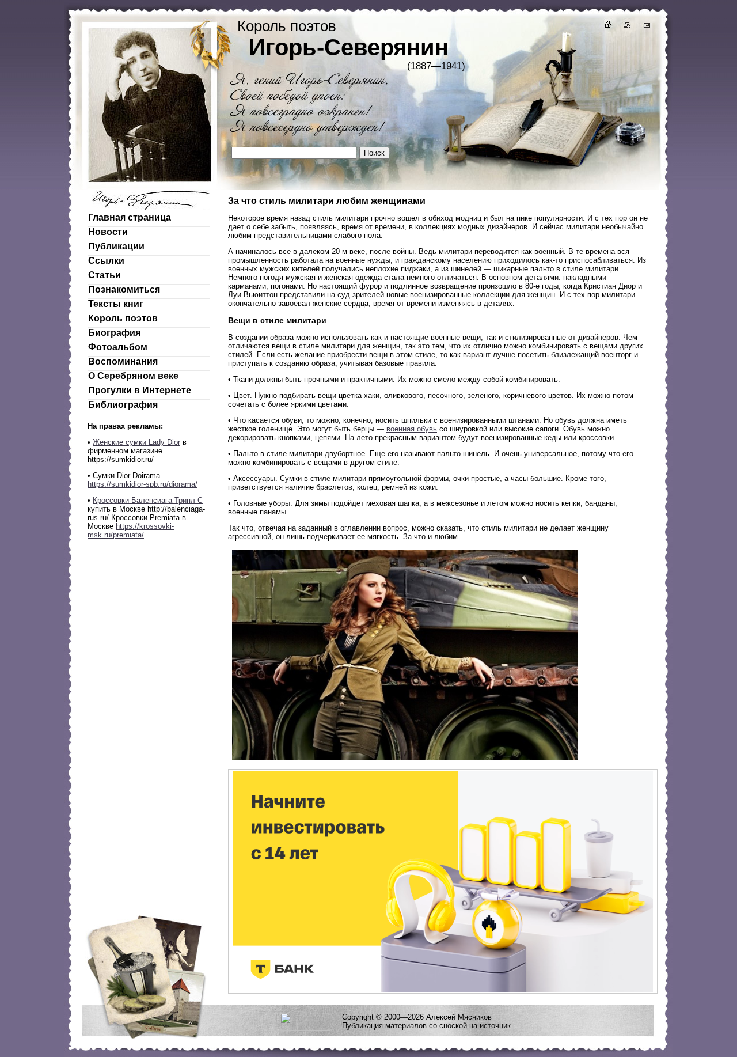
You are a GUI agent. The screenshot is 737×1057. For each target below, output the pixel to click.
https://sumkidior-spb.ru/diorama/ (142, 484)
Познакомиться (124, 289)
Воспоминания (123, 361)
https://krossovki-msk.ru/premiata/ (131, 530)
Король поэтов (123, 318)
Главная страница (129, 217)
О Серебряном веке (133, 376)
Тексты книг (115, 304)
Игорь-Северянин (349, 47)
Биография (114, 333)
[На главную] (606, 26)
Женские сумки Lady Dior (136, 442)
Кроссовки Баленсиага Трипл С (148, 500)
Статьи (104, 275)
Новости (108, 232)
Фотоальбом (117, 347)
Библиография (123, 405)
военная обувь (411, 429)
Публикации (116, 246)
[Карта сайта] (626, 26)
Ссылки (106, 261)
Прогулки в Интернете (139, 390)
